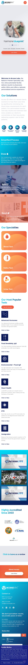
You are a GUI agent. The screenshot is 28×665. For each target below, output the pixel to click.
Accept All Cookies (18, 662)
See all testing (8, 307)
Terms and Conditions (5, 659)
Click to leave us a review (14, 554)
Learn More (14, 52)
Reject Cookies (6, 662)
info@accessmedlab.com (8, 603)
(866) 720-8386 (6, 601)
